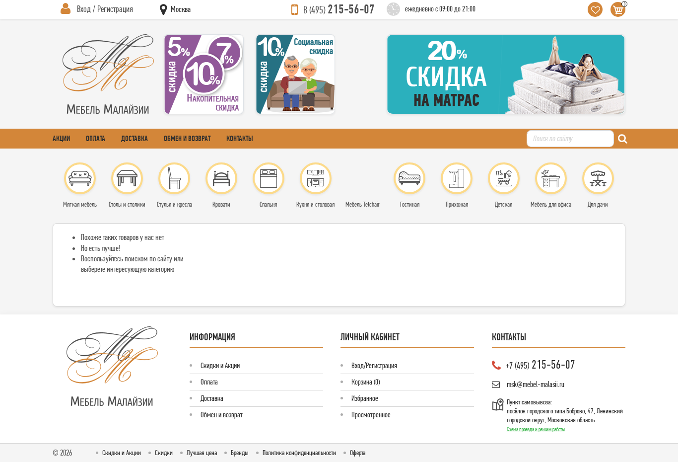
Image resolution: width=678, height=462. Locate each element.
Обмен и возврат (187, 138)
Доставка (134, 138)
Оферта (357, 452)
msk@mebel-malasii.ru (535, 384)
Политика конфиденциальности (299, 452)
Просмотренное (371, 414)
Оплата (95, 138)
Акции (61, 138)
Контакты (239, 138)
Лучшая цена (202, 452)
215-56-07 (339, 8)
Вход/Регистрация (374, 365)
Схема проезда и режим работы (536, 429)
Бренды (240, 452)
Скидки (164, 452)
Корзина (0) (365, 381)
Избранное (364, 398)
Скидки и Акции (220, 365)
